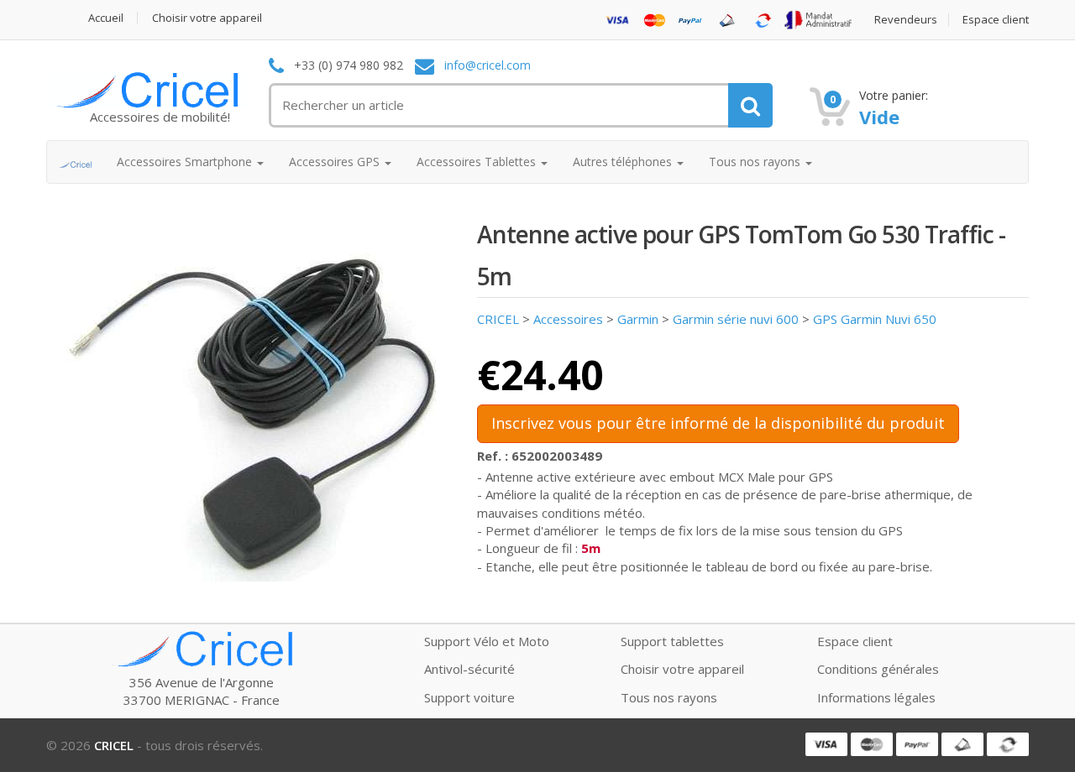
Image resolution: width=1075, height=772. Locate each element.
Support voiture (469, 697)
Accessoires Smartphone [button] (186, 162)
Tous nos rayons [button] (756, 162)
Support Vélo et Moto (486, 641)
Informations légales (876, 697)
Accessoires (568, 318)
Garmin (637, 318)
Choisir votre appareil (207, 18)
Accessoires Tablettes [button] (478, 162)
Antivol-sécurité (469, 668)
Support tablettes (672, 641)
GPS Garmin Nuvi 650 (874, 318)
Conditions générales (878, 668)
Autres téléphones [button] (624, 162)
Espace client (995, 19)
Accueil (105, 18)
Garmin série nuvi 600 (736, 318)
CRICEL (498, 318)
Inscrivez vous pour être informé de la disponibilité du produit (718, 423)
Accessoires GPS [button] (336, 162)
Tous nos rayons (669, 697)
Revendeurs (905, 19)
